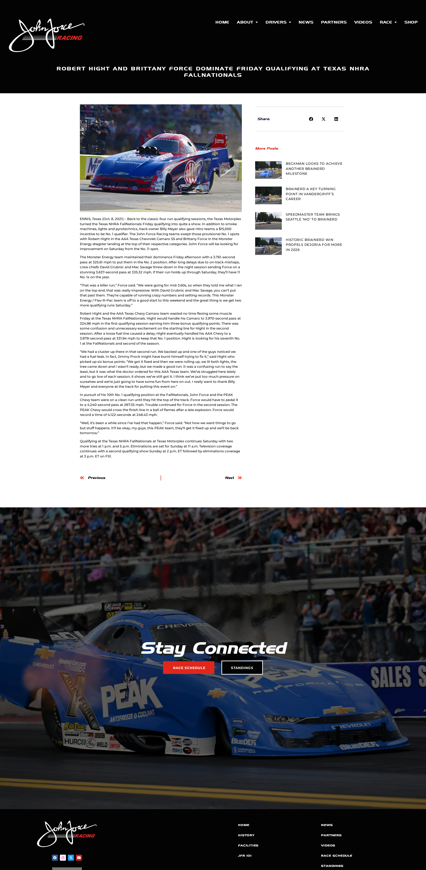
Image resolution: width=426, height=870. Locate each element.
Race (386, 22)
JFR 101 (245, 855)
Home (222, 22)
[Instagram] (63, 858)
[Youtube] (79, 858)
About (245, 22)
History (246, 835)
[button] (311, 119)
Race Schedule (336, 855)
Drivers (276, 22)
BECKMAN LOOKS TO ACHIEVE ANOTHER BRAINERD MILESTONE (314, 168)
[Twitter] (71, 858)
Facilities (248, 845)
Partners (334, 22)
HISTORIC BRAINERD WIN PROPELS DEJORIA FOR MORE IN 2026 (314, 245)
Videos (363, 22)
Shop (411, 22)
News (306, 22)
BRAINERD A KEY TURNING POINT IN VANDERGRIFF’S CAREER (311, 194)
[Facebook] (55, 858)
